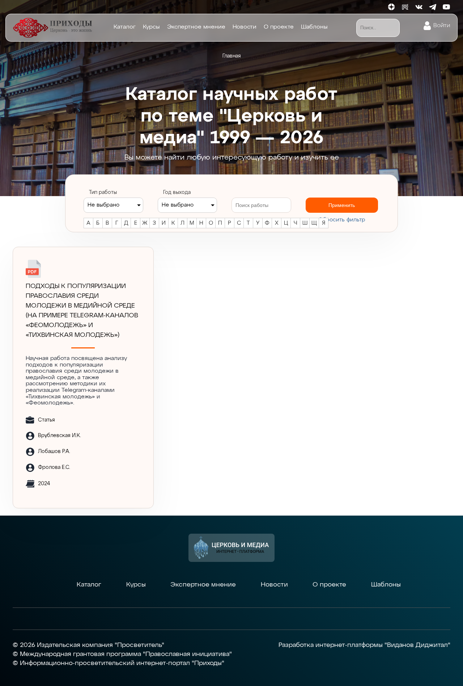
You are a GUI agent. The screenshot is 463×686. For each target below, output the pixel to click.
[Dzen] (391, 6)
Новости (244, 27)
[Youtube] (446, 6)
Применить (341, 205)
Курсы (151, 27)
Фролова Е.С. (54, 467)
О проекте (279, 27)
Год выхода (177, 192)
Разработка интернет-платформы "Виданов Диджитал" (364, 645)
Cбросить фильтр (341, 220)
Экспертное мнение (196, 27)
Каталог (125, 27)
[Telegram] (432, 6)
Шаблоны (314, 27)
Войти (441, 26)
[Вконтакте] (418, 6)
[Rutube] (405, 6)
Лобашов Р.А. (54, 451)
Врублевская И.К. (59, 435)
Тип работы (103, 192)
